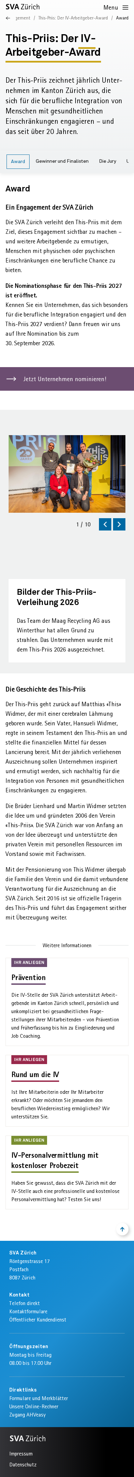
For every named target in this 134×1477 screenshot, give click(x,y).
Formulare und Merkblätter (38, 1398)
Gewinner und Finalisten (62, 161)
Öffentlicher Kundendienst (37, 1319)
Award (18, 161)
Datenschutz (22, 1464)
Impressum (21, 1453)
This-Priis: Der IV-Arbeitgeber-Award (73, 18)
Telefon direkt (24, 1303)
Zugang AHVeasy (27, 1414)
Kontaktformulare (28, 1311)
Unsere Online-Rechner (33, 1406)
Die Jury (107, 161)
